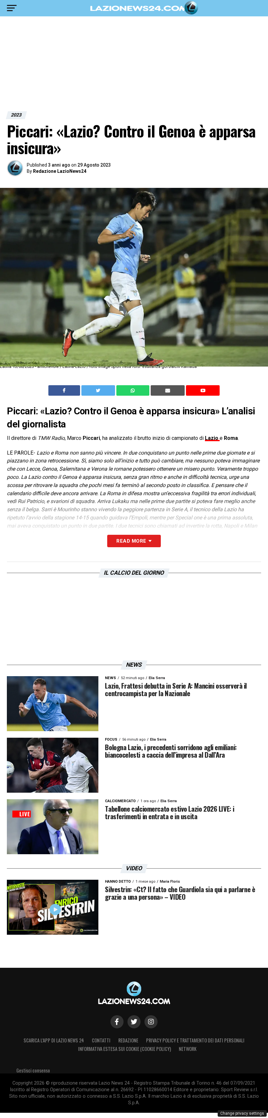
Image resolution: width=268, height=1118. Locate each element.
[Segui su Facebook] (117, 1021)
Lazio (212, 438)
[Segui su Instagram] (151, 1021)
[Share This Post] (133, 390)
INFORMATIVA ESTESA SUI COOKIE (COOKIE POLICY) (124, 1048)
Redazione (128, 1040)
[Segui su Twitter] (134, 1021)
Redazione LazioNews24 (59, 171)
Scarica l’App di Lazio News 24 (54, 1040)
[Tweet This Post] (98, 390)
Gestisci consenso (33, 1070)
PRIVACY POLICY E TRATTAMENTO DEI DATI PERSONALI (195, 1040)
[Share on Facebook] (65, 390)
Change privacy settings (242, 1113)
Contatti (101, 1040)
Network (187, 1048)
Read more (131, 541)
